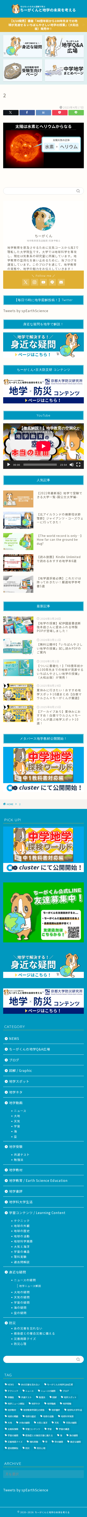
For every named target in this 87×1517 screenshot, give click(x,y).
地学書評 (16, 1191)
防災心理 (20, 1344)
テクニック (22, 1220)
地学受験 (16, 1146)
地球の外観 (22, 1226)
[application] (43, 446)
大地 (17, 1116)
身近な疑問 (17, 1272)
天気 (17, 1121)
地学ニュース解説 (30, 1286)
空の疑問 (20, 1313)
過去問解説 (22, 1262)
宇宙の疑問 (22, 1302)
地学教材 (16, 1169)
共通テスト (22, 1154)
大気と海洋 (22, 1246)
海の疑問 (20, 1307)
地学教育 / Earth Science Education (38, 1180)
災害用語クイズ (25, 1338)
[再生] (9, 465)
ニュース (20, 1111)
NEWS (14, 1038)
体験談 (11, 1397)
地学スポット (19, 1081)
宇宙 (17, 1126)
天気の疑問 (22, 1297)
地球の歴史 (22, 1231)
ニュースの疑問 (25, 1280)
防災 (12, 1322)
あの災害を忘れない (28, 1328)
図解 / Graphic (20, 1070)
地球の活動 (22, 1236)
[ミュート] (71, 465)
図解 (54, 1397)
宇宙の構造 (22, 1251)
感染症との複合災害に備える (34, 1333)
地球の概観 (13, 1416)
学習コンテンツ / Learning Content (37, 1212)
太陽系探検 (13, 1429)
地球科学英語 (23, 1241)
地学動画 (16, 1102)
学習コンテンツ (32, 1429)
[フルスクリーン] (78, 465)
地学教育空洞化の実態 (33, 1409)
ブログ (14, 1059)
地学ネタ (16, 1092)
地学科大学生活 (21, 1201)
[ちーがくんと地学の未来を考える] (43, 14)
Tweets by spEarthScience (25, 310)
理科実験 (20, 1256)
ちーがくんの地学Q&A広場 (29, 1049)
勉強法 (18, 1159)
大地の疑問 (22, 1292)
